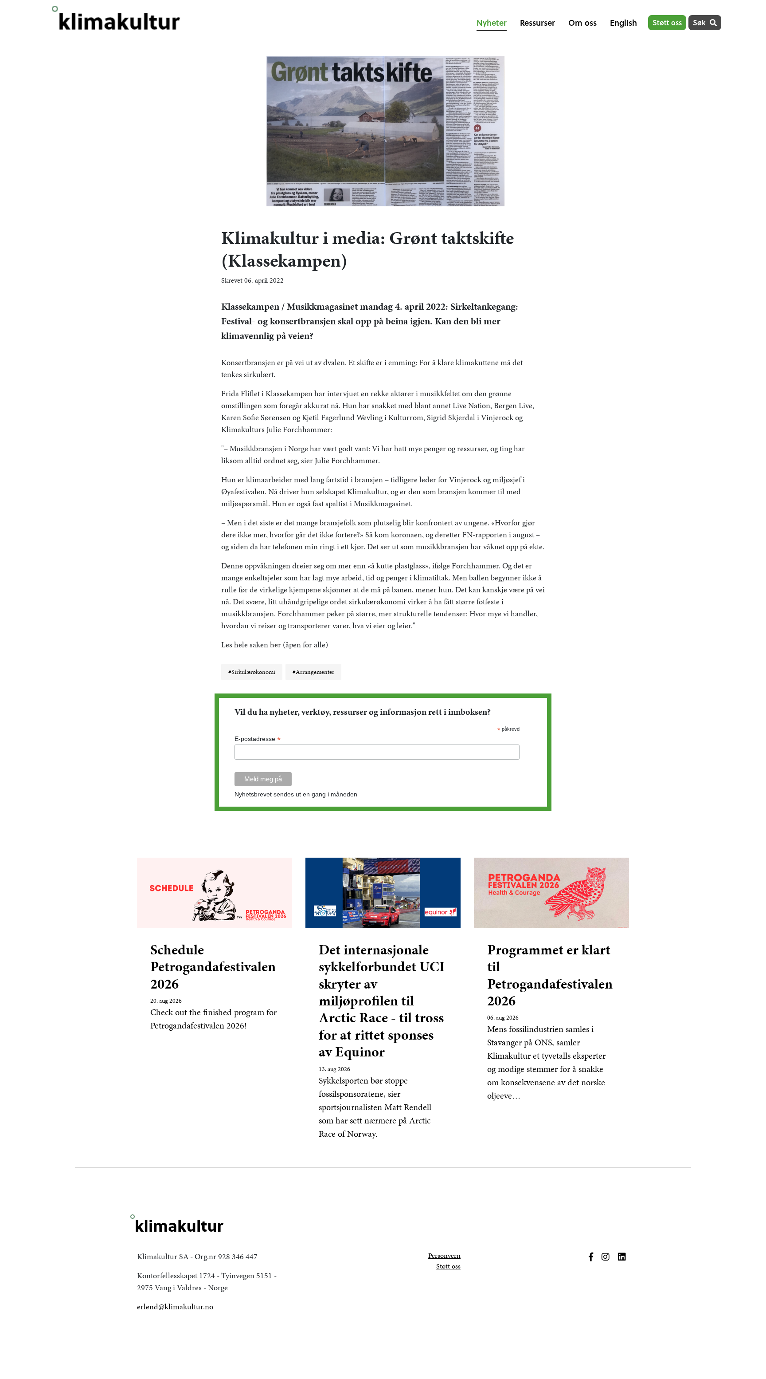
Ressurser (537, 22)
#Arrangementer (313, 672)
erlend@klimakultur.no (175, 1306)
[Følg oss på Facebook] (591, 1257)
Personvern (444, 1255)
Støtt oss (667, 22)
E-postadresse (257, 739)
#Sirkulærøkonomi (251, 672)
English (623, 22)
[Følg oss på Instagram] (606, 1257)
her (274, 644)
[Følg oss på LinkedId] (622, 1257)
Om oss (582, 22)
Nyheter (492, 22)
